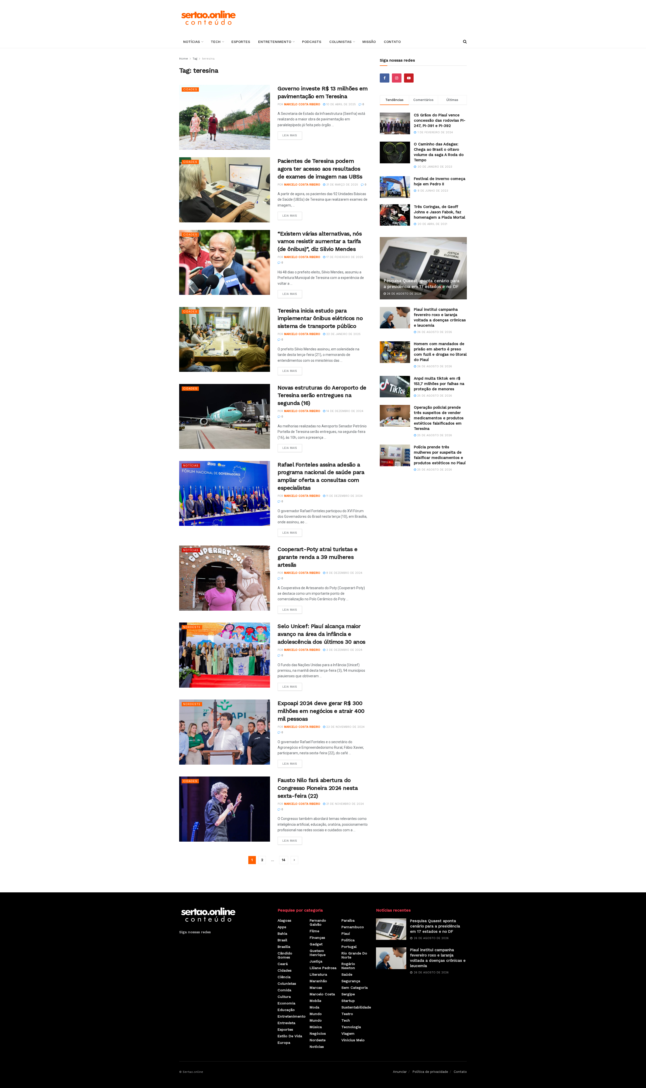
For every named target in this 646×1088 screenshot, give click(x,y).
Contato (392, 42)
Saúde (346, 974)
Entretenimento (274, 42)
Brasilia (284, 947)
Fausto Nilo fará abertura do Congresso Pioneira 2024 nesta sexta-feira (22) (318, 788)
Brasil (282, 940)
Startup (348, 1001)
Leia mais (292, 134)
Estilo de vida (290, 1036)
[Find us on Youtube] (409, 78)
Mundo (316, 1014)
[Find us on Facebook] (384, 78)
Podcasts (311, 42)
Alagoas (284, 920)
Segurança (350, 981)
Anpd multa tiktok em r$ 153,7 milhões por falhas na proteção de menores (439, 383)
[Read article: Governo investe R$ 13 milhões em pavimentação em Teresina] (224, 117)
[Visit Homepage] (208, 18)
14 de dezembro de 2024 (344, 411)
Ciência (284, 977)
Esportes (240, 42)
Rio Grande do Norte (354, 955)
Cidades (190, 89)
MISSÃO (369, 42)
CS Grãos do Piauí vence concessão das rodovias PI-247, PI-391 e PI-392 (439, 120)
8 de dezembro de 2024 (343, 573)
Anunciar (400, 1072)
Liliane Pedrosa (323, 968)
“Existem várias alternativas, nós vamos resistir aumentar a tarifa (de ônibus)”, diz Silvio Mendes (320, 241)
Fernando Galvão (318, 922)
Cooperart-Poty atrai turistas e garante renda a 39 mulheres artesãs (317, 557)
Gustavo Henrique (318, 953)
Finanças (317, 938)
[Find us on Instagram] (396, 78)
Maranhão (318, 981)
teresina (208, 58)
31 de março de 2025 (341, 184)
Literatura (318, 974)
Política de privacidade (430, 1072)
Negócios (318, 1033)
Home (183, 58)
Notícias (191, 42)
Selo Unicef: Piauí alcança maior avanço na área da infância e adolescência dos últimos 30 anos (321, 634)
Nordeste (192, 627)
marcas (316, 988)
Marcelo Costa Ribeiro (302, 104)
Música (316, 1027)
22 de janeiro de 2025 (343, 334)
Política (348, 940)
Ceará (283, 964)
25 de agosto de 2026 (434, 395)
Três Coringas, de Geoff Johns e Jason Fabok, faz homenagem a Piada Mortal (439, 212)
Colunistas (340, 42)
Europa (284, 1043)
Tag (195, 58)
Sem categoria (354, 988)
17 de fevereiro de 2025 (344, 257)
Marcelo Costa (322, 994)
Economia (286, 1003)
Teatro (347, 1014)
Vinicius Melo (353, 1040)
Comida (284, 990)
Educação (286, 1010)
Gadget (316, 944)
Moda (314, 1007)
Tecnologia (351, 1027)
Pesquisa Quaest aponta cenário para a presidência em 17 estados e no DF (435, 926)
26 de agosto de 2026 (404, 293)
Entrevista (286, 1023)
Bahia (282, 933)
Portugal (349, 947)
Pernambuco (352, 927)
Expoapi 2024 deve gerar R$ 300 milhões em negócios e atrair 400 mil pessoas (321, 711)
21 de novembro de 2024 (344, 804)
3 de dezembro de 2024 (343, 650)
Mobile (315, 1001)
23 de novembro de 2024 (345, 727)
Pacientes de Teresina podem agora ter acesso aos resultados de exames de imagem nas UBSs (320, 169)
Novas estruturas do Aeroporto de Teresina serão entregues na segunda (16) (322, 395)
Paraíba (348, 920)
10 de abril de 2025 (340, 104)
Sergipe (348, 994)
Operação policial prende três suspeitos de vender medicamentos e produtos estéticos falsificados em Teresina (439, 418)
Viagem (348, 1033)
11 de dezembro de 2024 (344, 496)
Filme (314, 931)
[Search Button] (465, 41)
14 (283, 860)
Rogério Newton (348, 966)
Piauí (345, 933)
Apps (282, 927)
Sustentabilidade (356, 1007)
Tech (216, 42)
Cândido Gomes (285, 955)
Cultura (284, 997)
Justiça (316, 961)
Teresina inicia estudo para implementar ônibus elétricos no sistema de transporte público (320, 318)
